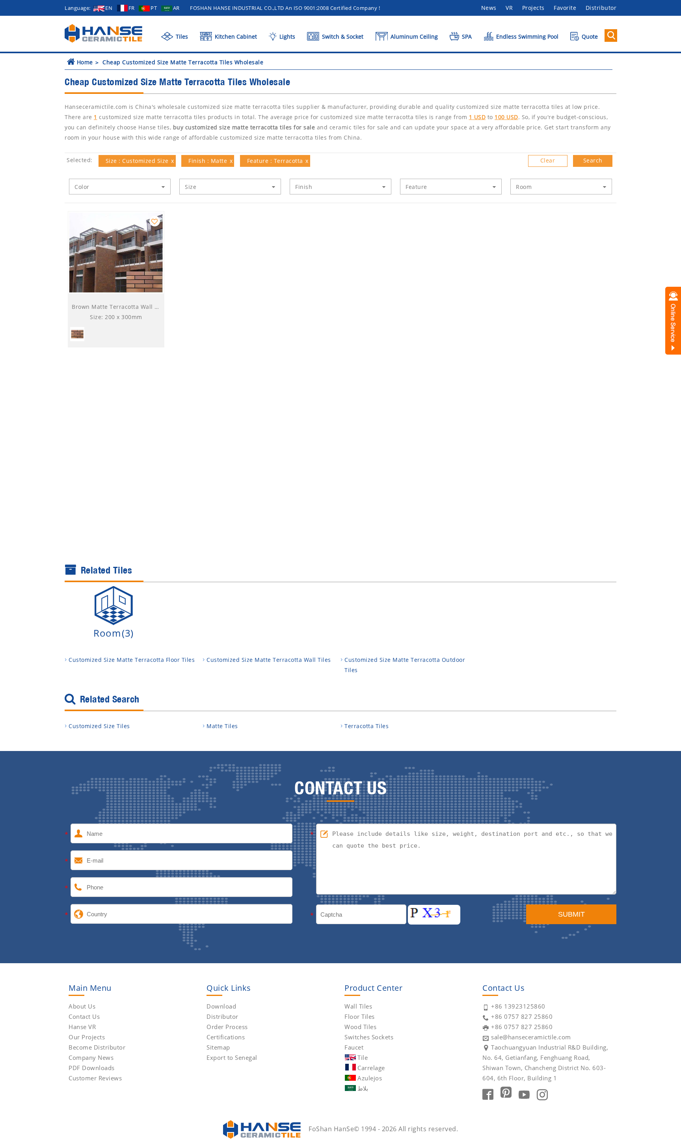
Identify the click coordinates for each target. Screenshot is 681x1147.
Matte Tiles (222, 726)
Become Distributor (97, 1047)
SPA (466, 36)
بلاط (362, 1088)
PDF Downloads (92, 1068)
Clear (547, 160)
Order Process (227, 1027)
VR (509, 7)
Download (221, 1006)
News (489, 7)
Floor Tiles (359, 1016)
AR (176, 7)
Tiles (181, 36)
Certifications (226, 1037)
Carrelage (371, 1068)
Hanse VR (82, 1027)
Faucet (353, 1047)
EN (108, 7)
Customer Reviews (95, 1078)
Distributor (601, 7)
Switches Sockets (368, 1037)
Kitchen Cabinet (235, 36)
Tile (362, 1057)
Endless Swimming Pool (526, 36)
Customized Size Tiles (99, 726)
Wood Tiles (360, 1027)
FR (131, 7)
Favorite (565, 7)
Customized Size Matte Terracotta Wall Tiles (269, 659)
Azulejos (369, 1078)
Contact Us (84, 1016)
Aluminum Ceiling (413, 36)
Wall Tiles (358, 1006)
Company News (91, 1057)
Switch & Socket (341, 36)
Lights (286, 36)
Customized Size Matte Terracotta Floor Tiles (132, 659)
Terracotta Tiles (366, 726)
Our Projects (87, 1037)
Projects (533, 7)
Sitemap (218, 1047)
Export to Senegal (232, 1057)
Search (593, 160)
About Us (82, 1006)
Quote (589, 36)
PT (154, 7)
